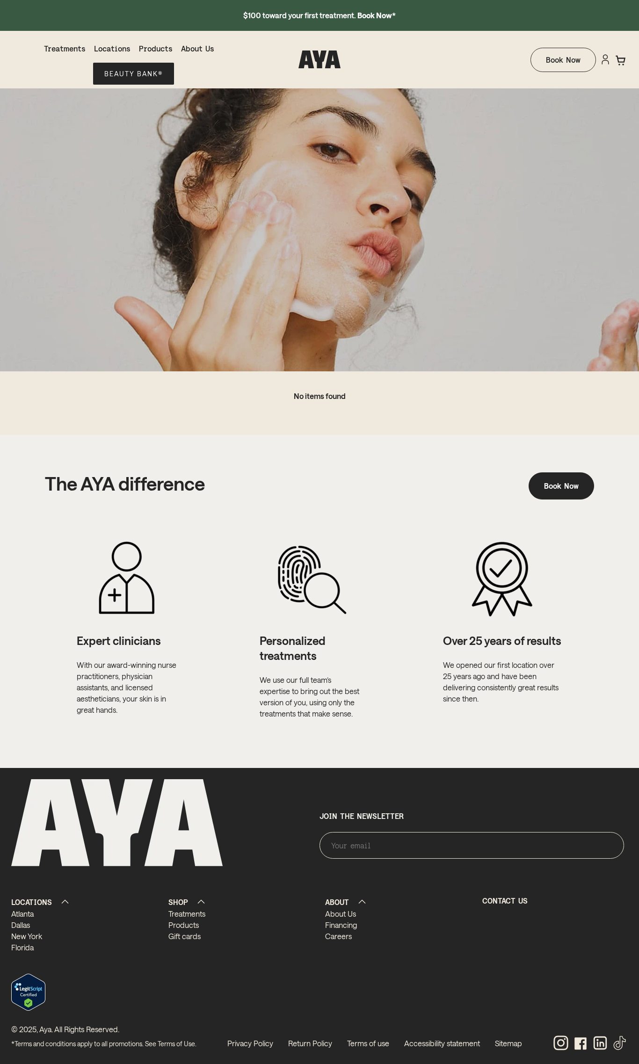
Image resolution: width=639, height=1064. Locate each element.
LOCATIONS (31, 902)
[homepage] (319, 60)
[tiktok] (620, 1043)
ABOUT (337, 902)
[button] (621, 60)
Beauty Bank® (133, 74)
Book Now (563, 59)
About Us (197, 48)
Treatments (65, 48)
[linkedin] (600, 1043)
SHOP (178, 902)
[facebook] (580, 1043)
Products (156, 48)
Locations (112, 48)
